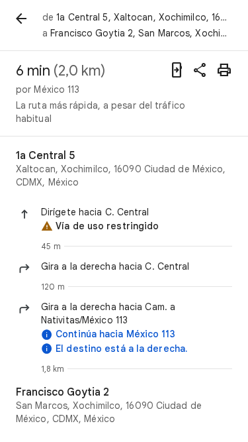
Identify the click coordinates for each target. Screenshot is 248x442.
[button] (136, 212)
